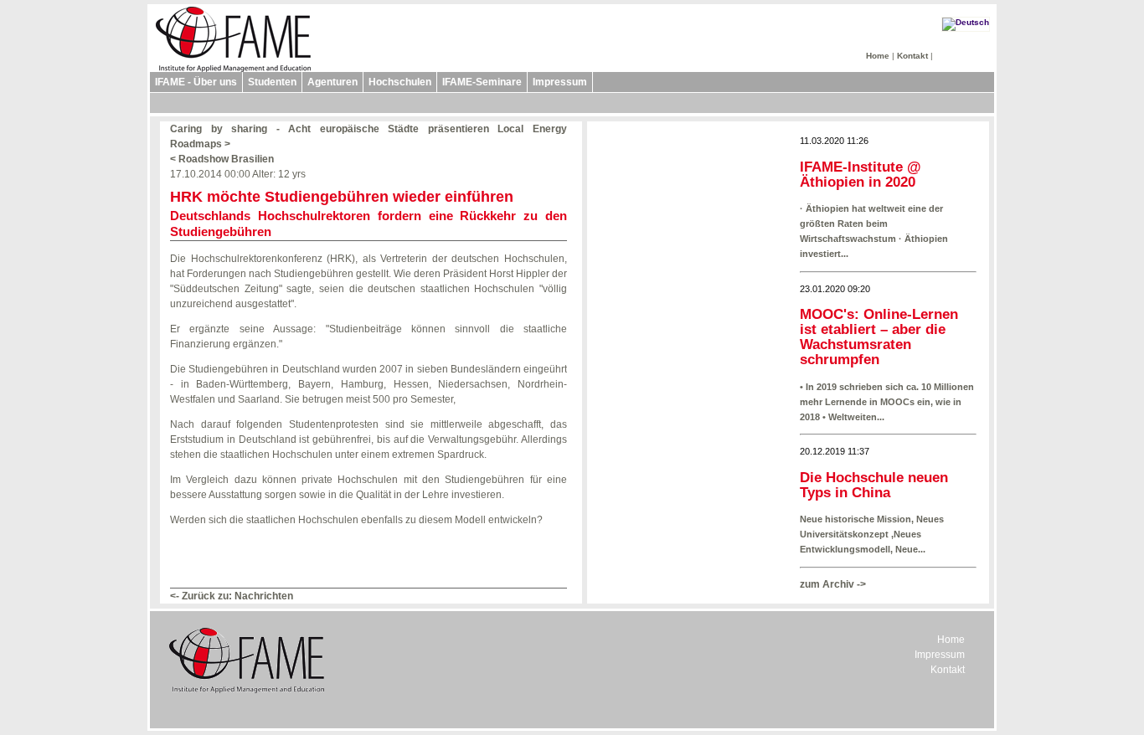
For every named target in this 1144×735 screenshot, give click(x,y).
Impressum (560, 82)
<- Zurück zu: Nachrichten (231, 596)
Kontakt (912, 55)
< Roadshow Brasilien (222, 159)
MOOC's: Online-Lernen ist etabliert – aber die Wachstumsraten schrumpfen (879, 337)
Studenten (272, 82)
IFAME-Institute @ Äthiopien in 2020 (860, 174)
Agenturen (332, 82)
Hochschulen (399, 82)
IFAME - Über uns (196, 82)
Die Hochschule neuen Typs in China (874, 485)
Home (877, 55)
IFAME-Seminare (482, 82)
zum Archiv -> (833, 584)
